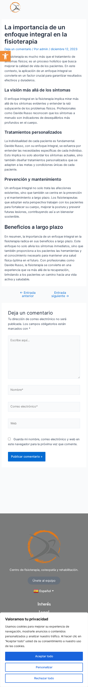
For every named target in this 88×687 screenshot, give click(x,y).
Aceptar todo (44, 656)
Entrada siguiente (60, 294)
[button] (5, 56)
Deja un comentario (18, 49)
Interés (44, 604)
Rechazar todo (44, 678)
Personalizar (44, 667)
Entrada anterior (28, 294)
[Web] (44, 424)
